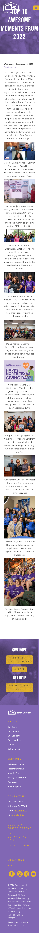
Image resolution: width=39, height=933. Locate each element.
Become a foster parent (19, 826)
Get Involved (14, 749)
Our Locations (14, 740)
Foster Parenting (16, 769)
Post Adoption (14, 787)
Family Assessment (17, 778)
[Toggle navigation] (36, 7)
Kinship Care (14, 773)
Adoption (12, 782)
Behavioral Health (16, 765)
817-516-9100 (21, 811)
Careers (11, 745)
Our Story (12, 727)
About (13, 722)
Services (15, 759)
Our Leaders (14, 736)
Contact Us (17, 797)
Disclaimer (13, 922)
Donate (19, 669)
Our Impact (13, 732)
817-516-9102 (18, 815)
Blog (12, 866)
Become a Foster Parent (19, 659)
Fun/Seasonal (10, 67)
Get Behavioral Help (19, 687)
